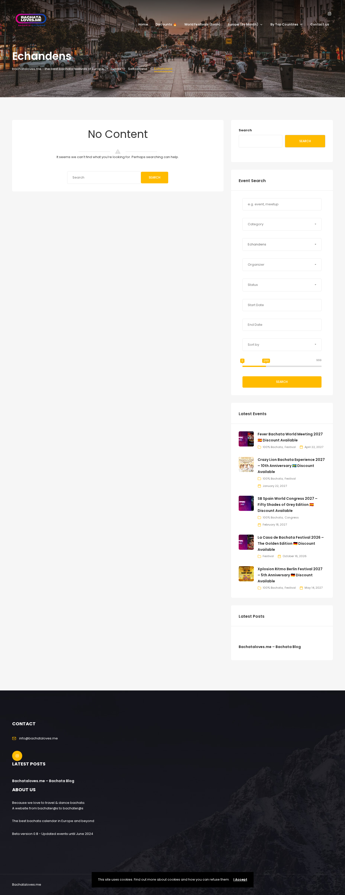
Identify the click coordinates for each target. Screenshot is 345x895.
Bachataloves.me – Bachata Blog (270, 646)
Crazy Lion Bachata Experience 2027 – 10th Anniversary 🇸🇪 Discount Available (291, 465)
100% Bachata (273, 447)
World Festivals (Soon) (202, 24)
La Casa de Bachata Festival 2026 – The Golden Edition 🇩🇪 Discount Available (291, 543)
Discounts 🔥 (166, 24)
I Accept (240, 879)
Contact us (319, 24)
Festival (290, 447)
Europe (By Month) (243, 24)
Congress (292, 517)
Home (143, 24)
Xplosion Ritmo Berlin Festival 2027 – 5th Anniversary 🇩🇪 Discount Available (290, 575)
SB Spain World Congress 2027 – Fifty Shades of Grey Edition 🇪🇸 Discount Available (287, 504)
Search (154, 177)
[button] (282, 224)
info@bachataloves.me (38, 738)
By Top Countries (284, 24)
